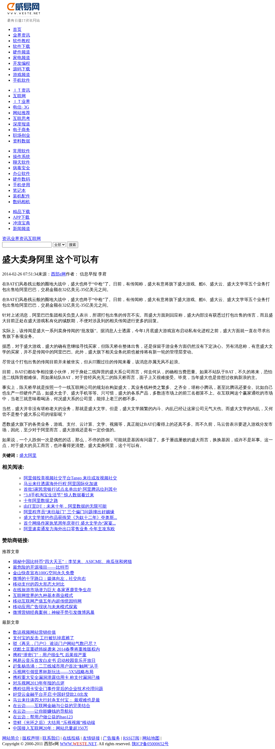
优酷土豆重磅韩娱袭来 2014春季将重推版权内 (56, 649)
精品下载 (21, 211)
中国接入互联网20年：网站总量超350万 (50, 728)
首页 (17, 29)
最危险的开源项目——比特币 (41, 567)
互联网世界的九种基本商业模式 (43, 595)
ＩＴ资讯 (21, 90)
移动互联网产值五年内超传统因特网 (47, 601)
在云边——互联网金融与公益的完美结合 (51, 705)
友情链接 (91, 738)
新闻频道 (21, 228)
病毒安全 (21, 168)
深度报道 (21, 124)
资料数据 (21, 141)
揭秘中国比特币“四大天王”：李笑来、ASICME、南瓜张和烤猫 (72, 561)
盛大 (23, 455)
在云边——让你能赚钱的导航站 (43, 711)
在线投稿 (71, 738)
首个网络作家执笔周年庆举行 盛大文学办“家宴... (70, 523)
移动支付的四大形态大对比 (38, 584)
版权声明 (30, 738)
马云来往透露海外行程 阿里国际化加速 (61, 483)
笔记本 (19, 190)
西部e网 (58, 274)
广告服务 (111, 738)
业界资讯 (21, 35)
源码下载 (21, 69)
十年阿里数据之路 (41, 500)
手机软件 (21, 80)
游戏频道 (21, 74)
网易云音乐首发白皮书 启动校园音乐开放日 (54, 660)
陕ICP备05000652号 (150, 743)
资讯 (6, 238)
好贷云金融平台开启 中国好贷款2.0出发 (50, 694)
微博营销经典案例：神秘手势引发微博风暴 (54, 612)
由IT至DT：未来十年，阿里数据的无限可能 (65, 506)
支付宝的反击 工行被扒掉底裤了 (43, 638)
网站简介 (10, 738)
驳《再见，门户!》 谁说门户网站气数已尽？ (55, 643)
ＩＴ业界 (21, 101)
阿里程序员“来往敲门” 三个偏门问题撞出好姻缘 (69, 512)
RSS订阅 (131, 738)
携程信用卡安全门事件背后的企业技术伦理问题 (58, 688)
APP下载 (21, 217)
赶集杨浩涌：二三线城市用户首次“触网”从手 (55, 666)
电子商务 (21, 129)
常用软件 (21, 151)
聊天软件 (21, 162)
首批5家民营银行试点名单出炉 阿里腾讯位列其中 (70, 489)
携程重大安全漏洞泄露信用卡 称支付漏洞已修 (56, 677)
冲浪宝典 (21, 223)
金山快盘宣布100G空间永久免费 (43, 573)
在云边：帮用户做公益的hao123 (43, 717)
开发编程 (21, 63)
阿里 (32, 455)
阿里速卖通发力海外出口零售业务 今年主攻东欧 (69, 528)
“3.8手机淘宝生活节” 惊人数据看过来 (59, 495)
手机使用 (21, 184)
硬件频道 (21, 52)
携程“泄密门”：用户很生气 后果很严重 (49, 655)
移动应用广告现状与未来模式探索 (45, 606)
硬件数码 (21, 179)
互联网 (19, 96)
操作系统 (21, 156)
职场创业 (21, 135)
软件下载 (21, 46)
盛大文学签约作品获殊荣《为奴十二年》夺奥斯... (70, 517)
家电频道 (21, 57)
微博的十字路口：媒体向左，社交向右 (49, 578)
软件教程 (21, 40)
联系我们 (51, 738)
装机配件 (21, 196)
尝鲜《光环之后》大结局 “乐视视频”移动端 (54, 722)
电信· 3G (21, 107)
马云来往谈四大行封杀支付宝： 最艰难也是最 (56, 700)
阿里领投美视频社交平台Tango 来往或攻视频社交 (70, 478)
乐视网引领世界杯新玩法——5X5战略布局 (53, 671)
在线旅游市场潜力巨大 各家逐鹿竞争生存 (52, 589)
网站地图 (151, 738)
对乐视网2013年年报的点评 (38, 683)
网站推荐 (21, 112)
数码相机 (21, 201)
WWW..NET (78, 743)
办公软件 (21, 173)
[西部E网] (24, 21)
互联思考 (21, 118)
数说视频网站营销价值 (34, 632)
